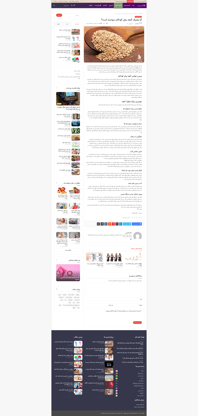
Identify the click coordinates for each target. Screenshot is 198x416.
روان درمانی (126, 5)
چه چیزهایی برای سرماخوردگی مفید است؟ (71, 305)
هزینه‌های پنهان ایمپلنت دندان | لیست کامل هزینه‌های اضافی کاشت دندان (63, 122)
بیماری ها (97, 5)
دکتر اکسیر (137, 23)
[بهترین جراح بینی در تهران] (75, 32)
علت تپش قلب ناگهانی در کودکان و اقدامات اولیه (96, 377)
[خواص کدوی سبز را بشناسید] (75, 131)
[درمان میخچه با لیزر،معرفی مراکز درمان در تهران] (109, 371)
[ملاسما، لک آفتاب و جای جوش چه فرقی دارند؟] (75, 116)
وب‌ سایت (111, 305)
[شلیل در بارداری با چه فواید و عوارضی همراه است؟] (61, 190)
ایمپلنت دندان (71, 294)
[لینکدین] (120, 223)
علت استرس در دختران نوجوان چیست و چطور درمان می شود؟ (75, 196)
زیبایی (110, 5)
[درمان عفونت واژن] (75, 144)
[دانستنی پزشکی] (141, 5)
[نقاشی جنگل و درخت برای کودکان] (75, 59)
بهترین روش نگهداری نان (65, 170)
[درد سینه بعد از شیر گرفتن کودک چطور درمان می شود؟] (75, 46)
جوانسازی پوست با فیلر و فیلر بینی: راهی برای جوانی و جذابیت (63, 51)
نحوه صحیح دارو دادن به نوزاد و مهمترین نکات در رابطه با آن (64, 383)
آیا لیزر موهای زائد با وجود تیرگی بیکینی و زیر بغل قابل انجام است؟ (68, 108)
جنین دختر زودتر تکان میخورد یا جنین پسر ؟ (63, 37)
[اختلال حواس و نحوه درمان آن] (74, 235)
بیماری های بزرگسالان (138, 383)
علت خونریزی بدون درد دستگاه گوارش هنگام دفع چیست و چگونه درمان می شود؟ (68, 277)
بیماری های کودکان (138, 386)
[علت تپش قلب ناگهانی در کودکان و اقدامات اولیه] (109, 378)
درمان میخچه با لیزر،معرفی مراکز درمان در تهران (94, 370)
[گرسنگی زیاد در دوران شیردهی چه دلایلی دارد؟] (61, 221)
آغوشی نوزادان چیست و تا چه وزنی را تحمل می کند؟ (115, 264)
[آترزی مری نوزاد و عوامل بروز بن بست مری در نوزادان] (94, 257)
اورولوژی (77, 294)
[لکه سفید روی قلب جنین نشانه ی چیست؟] (109, 364)
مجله (142, 371)
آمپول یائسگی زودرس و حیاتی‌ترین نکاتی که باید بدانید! (94, 356)
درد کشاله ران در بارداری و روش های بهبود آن (74, 227)
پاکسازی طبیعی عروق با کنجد (64, 136)
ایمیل (140, 305)
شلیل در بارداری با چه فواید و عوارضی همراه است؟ (62, 196)
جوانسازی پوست (69, 297)
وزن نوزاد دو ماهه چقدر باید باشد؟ (62, 211)
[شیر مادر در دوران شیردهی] (109, 392)
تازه (67, 24)
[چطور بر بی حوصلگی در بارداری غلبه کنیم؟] (78, 371)
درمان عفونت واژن (66, 142)
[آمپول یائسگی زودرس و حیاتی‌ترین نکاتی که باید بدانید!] (109, 357)
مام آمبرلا (78, 74)
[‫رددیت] (109, 223)
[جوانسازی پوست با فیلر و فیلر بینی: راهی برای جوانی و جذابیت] (75, 52)
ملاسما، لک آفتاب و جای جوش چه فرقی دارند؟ (63, 115)
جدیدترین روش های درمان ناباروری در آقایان (94, 383)
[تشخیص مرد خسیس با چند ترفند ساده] (78, 378)
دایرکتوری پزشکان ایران (74, 1)
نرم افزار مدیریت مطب (139, 407)
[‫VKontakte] (105, 223)
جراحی (59, 294)
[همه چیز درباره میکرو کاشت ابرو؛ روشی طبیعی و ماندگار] (75, 151)
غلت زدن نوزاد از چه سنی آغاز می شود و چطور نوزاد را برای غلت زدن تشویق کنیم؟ (61, 242)
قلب (74, 302)
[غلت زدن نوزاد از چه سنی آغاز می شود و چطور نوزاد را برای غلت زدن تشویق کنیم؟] (61, 235)
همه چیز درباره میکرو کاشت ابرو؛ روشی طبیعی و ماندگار (64, 150)
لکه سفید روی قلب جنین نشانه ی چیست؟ (94, 362)
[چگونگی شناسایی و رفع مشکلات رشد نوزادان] (133, 257)
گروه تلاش (132, 413)
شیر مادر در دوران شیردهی (98, 390)
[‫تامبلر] (117, 223)
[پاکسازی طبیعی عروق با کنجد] (75, 138)
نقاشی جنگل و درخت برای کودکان (64, 58)
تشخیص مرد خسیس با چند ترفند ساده (64, 376)
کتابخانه (90, 5)
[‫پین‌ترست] (113, 223)
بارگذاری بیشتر (68, 250)
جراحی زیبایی (76, 297)
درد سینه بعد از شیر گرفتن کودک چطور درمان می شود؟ (64, 44)
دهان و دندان (140, 395)
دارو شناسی (140, 391)
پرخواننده (77, 24)
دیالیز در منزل (77, 71)
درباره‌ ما (55, 1)
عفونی (78, 302)
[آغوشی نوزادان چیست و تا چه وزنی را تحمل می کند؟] (114, 257)
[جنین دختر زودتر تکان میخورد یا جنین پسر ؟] (75, 39)
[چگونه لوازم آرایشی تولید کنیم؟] (75, 165)
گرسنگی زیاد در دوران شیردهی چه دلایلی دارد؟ (62, 227)
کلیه (78, 308)
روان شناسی (77, 300)
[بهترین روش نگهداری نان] (75, 172)
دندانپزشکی (61, 297)
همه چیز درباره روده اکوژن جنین (66, 390)
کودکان (74, 308)
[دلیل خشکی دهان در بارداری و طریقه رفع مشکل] (74, 206)
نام (141, 299)
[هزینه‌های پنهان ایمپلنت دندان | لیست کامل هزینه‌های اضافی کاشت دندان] (75, 123)
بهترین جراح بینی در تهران (64, 30)
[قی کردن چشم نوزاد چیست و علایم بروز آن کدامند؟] (78, 364)
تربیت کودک (118, 5)
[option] (68, 272)
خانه (133, 5)
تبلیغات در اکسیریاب (63, 1)
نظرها (58, 24)
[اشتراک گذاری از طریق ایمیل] (102, 223)
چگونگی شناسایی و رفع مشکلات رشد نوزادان (134, 264)
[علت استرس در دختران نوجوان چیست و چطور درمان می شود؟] (74, 190)
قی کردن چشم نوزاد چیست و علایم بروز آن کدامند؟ (63, 363)
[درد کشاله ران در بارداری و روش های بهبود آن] (74, 221)
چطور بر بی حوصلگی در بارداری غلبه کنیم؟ (63, 369)
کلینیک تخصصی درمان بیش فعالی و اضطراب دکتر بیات (69, 77)
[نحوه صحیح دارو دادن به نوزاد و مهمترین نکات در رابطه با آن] (78, 385)
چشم (70, 302)
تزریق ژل (64, 294)
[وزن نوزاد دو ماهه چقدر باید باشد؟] (61, 206)
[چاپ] (98, 223)
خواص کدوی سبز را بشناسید (64, 129)
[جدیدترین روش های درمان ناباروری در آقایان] (109, 385)
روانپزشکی (70, 300)
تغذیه (104, 5)
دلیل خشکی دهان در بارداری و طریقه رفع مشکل (75, 212)
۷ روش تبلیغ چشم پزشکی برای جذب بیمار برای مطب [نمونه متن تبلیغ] (111, 1)
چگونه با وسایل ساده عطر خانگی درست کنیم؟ (64, 157)
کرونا (60, 305)
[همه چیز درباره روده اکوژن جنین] (78, 392)
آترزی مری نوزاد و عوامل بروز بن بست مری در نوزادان (95, 264)
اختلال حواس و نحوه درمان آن (75, 240)
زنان (65, 300)
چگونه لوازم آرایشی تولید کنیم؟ (63, 163)
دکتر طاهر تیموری (140, 404)
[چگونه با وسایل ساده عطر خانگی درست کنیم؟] (75, 158)
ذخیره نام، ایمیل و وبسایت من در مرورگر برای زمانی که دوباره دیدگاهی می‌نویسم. (123, 311)
